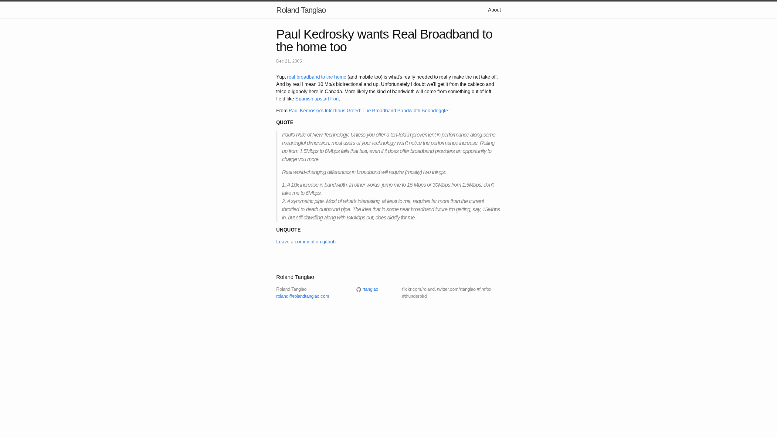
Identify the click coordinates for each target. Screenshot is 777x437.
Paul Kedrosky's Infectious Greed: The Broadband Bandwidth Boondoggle (368, 110)
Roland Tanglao (301, 10)
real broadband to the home (316, 77)
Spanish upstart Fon (317, 98)
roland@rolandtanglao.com (302, 296)
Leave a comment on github (306, 241)
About (494, 9)
